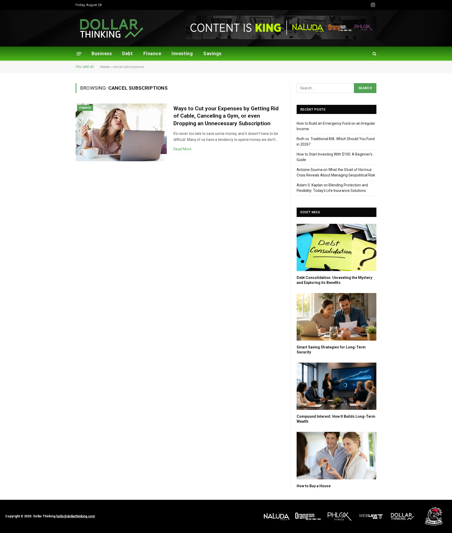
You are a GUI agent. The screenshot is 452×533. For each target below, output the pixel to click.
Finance (152, 53)
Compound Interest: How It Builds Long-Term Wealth (336, 418)
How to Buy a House (314, 486)
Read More (182, 149)
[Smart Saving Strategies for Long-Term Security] (336, 316)
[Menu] (79, 53)
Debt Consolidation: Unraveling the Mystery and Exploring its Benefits (334, 280)
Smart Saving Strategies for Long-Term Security (331, 349)
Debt (127, 53)
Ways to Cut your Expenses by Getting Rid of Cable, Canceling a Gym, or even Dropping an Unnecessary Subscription (226, 116)
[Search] (373, 54)
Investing (182, 53)
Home (104, 67)
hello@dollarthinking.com (75, 516)
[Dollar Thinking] (112, 28)
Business (102, 53)
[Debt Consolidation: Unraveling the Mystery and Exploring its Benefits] (336, 247)
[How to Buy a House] (336, 455)
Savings (212, 53)
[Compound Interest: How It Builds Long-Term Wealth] (336, 386)
